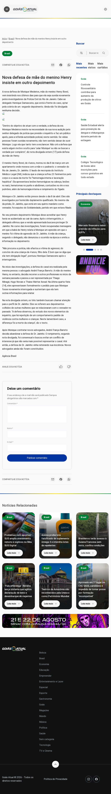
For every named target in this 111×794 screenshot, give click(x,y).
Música (42, 722)
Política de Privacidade (55, 779)
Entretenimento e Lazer (51, 681)
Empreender (45, 675)
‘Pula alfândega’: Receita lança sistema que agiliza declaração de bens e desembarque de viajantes (18, 591)
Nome (10, 428)
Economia (85, 204)
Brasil (11, 39)
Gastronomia (45, 698)
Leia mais (85, 240)
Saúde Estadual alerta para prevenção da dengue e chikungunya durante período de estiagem (92, 133)
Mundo (42, 716)
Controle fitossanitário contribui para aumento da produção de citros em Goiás (91, 94)
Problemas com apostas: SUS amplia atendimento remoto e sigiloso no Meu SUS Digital (18, 540)
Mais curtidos (102, 65)
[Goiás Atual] (25, 9)
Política (43, 727)
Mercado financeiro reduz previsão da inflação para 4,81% (92, 229)
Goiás (83, 79)
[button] (84, 250)
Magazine (44, 710)
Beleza (42, 652)
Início (4, 39)
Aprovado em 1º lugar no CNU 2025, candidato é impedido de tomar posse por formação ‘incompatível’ (92, 589)
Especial (43, 687)
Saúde (42, 733)
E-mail (10, 442)
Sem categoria (46, 739)
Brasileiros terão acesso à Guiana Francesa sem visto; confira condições (92, 542)
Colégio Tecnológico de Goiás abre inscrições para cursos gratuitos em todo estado (92, 170)
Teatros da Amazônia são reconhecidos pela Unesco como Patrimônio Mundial (55, 593)
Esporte (43, 693)
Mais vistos (92, 65)
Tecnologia (44, 745)
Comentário (12, 404)
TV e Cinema (45, 750)
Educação (44, 670)
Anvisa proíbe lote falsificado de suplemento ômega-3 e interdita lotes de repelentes (55, 540)
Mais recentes (81, 65)
